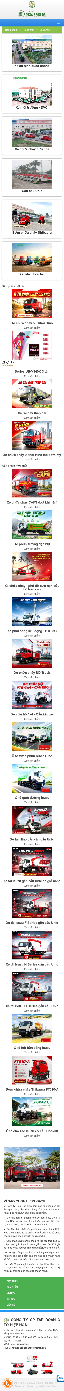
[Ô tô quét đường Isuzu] (32, 778)
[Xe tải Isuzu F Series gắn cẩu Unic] (32, 903)
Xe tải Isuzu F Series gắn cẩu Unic (32, 922)
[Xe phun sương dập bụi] (32, 524)
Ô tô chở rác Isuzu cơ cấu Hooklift (32, 1131)
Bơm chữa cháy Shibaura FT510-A (32, 1089)
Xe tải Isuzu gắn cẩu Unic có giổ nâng (32, 881)
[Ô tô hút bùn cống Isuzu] (32, 1028)
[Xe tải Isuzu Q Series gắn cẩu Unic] (32, 986)
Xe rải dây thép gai (32, 413)
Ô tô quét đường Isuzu (32, 797)
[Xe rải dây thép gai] (32, 393)
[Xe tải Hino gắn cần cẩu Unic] (32, 820)
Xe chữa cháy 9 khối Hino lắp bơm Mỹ (32, 454)
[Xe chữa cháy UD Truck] (32, 653)
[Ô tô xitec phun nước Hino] (32, 736)
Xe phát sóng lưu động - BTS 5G (32, 631)
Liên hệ (11, 1304)
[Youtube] (35, 1357)
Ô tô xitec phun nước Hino (32, 756)
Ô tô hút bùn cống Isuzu (32, 1047)
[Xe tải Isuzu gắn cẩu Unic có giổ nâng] (32, 861)
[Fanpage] (29, 1357)
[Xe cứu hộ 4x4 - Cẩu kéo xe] (32, 695)
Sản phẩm (12, 1286)
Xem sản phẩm (32, 327)
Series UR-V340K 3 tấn (32, 371)
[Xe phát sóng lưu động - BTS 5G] (32, 611)
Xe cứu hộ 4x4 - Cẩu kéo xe (32, 714)
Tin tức (11, 1298)
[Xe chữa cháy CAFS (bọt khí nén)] (32, 483)
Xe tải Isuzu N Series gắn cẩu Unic (32, 964)
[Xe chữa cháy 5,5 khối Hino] (32, 303)
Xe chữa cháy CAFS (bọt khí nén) (32, 502)
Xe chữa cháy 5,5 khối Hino (32, 323)
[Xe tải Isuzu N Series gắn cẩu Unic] (32, 945)
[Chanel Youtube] (25, 1363)
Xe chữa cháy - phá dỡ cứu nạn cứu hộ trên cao (32, 587)
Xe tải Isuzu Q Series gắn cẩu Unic (32, 1006)
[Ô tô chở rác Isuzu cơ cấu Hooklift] (32, 1111)
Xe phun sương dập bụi (32, 544)
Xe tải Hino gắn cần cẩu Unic (32, 839)
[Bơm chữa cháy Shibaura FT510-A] (32, 1070)
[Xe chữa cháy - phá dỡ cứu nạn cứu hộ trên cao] (32, 566)
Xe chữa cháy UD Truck (32, 672)
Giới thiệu (12, 1281)
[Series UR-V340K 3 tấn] (32, 345)
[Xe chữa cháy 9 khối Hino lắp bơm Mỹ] (32, 435)
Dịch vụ (11, 1292)
